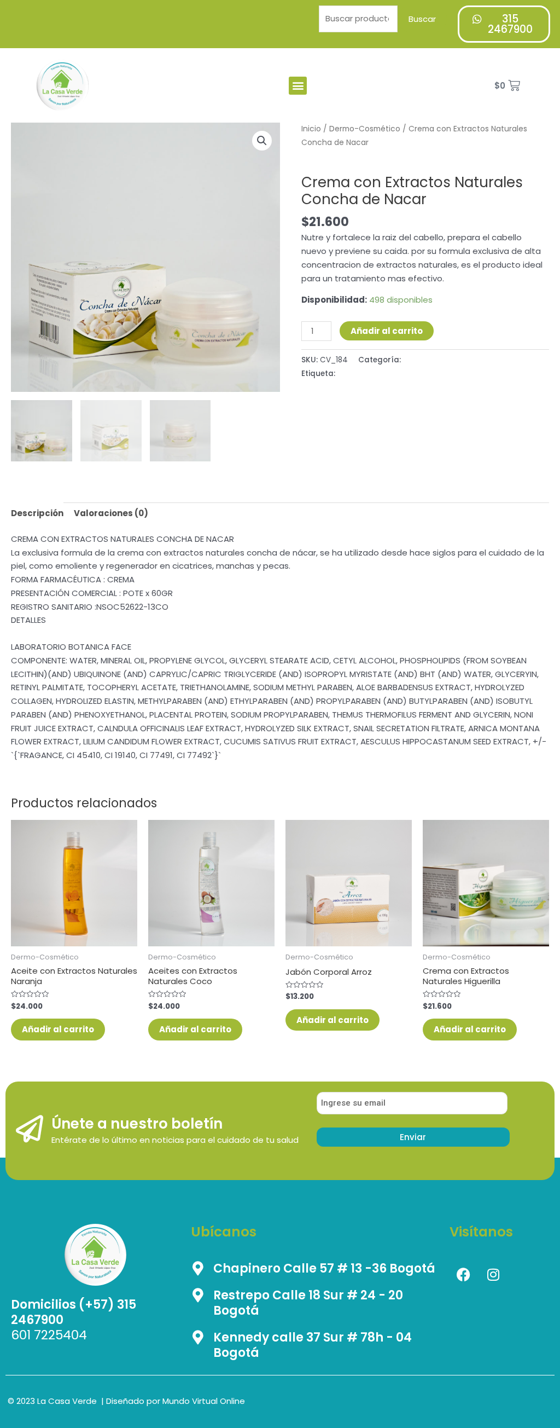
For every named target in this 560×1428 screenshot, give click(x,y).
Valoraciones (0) (111, 513)
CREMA (350, 373)
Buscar (422, 19)
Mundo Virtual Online (203, 1401)
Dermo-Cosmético (364, 129)
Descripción (37, 513)
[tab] (37, 513)
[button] (298, 86)
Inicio (311, 129)
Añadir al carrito (387, 331)
